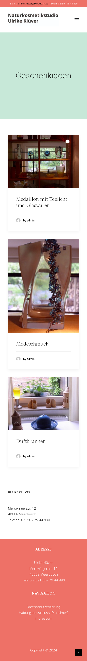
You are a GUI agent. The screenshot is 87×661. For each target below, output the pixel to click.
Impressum (43, 618)
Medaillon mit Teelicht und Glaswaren (41, 202)
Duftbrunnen (31, 441)
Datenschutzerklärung (43, 607)
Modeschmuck (32, 344)
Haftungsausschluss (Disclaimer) (43, 612)
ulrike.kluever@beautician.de (32, 3)
